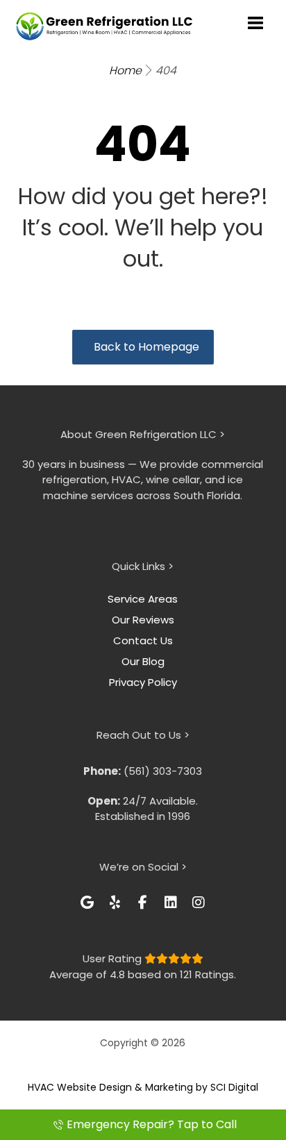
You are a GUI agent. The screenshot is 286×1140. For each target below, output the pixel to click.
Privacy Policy (143, 682)
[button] (87, 902)
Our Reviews (143, 619)
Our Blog (143, 661)
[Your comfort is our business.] (105, 26)
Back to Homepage (146, 347)
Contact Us (143, 640)
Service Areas (143, 599)
